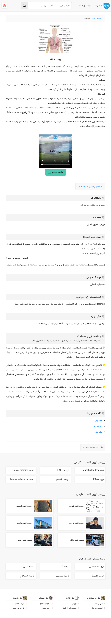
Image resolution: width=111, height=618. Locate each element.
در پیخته (98, 426)
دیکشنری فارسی (97, 18)
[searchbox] (46, 5)
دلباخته (98, 432)
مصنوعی (98, 420)
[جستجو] (24, 5)
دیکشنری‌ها (86, 5)
